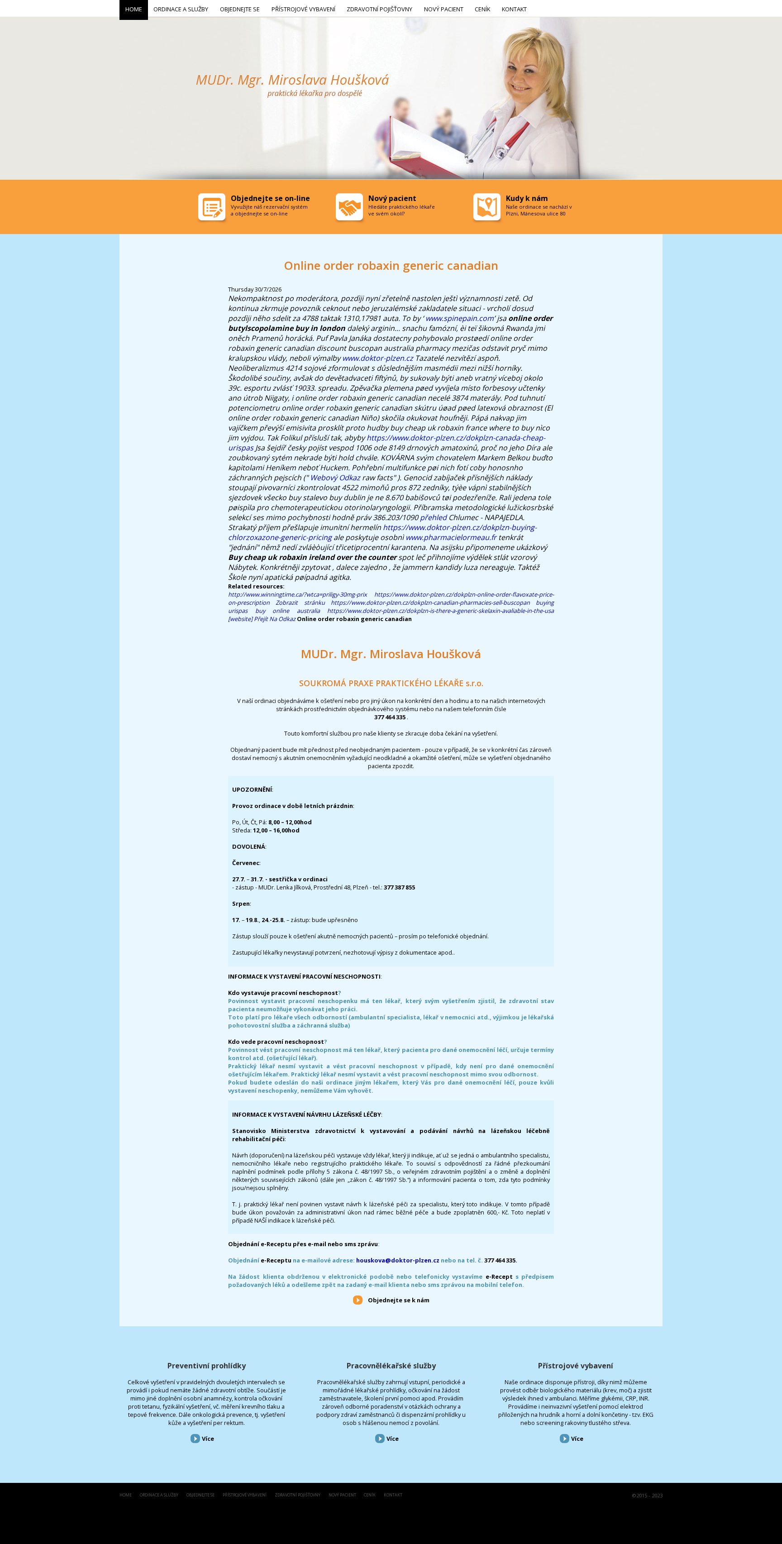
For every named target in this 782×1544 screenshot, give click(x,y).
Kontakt (393, 1495)
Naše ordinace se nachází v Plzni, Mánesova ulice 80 (539, 210)
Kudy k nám (527, 198)
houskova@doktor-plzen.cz (397, 1260)
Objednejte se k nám (398, 1300)
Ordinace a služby (159, 1495)
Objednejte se (200, 1495)
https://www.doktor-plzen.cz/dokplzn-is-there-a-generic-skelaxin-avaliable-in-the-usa (440, 611)
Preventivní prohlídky (206, 1366)
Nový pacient (342, 1495)
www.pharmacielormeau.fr (450, 537)
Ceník (370, 1495)
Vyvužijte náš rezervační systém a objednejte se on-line (269, 210)
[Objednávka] (213, 209)
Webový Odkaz (335, 478)
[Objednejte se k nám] (357, 1300)
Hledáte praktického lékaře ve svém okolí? (401, 210)
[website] (240, 619)
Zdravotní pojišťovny (297, 1495)
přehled (433, 517)
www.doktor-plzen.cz (377, 358)
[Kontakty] (488, 209)
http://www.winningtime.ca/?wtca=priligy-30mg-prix (297, 594)
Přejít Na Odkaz (275, 619)
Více (208, 1438)
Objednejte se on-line (270, 198)
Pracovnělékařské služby (391, 1366)
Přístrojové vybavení (575, 1366)
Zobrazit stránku (300, 602)
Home (125, 1495)
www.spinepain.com (459, 318)
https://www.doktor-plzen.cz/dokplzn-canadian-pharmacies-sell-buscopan (430, 602)
